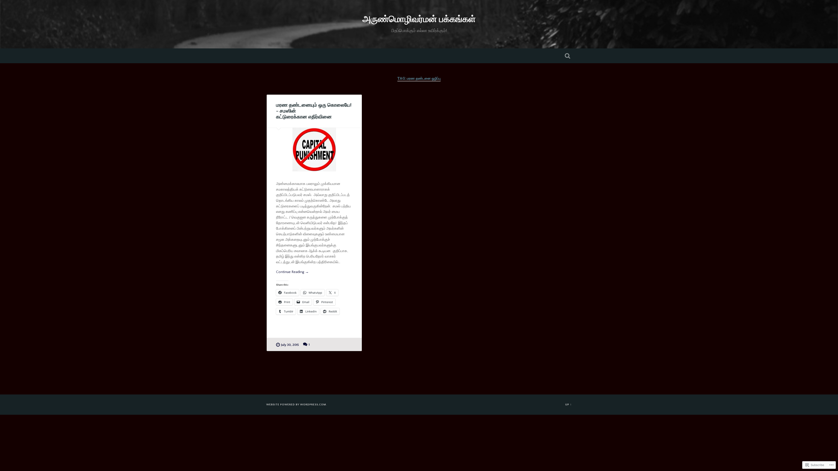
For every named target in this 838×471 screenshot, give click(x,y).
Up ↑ (568, 404)
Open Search (567, 55)
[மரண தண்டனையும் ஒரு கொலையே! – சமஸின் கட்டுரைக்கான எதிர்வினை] (314, 149)
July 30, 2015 (290, 345)
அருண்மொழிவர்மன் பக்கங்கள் (419, 19)
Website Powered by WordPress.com (296, 404)
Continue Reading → (292, 272)
